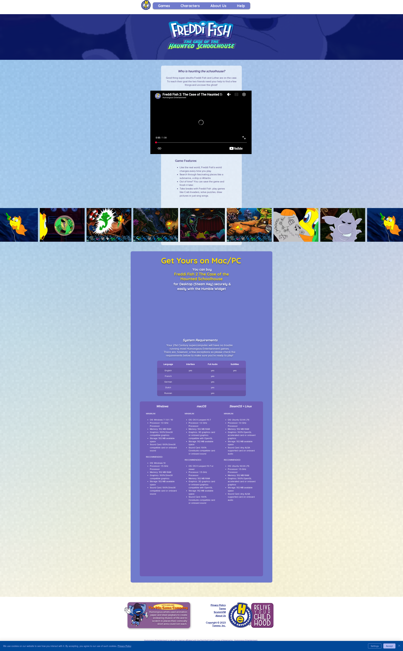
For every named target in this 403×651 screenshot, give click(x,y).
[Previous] (125, 615)
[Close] (399, 645)
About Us (221, 615)
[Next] (192, 615)
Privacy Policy (218, 605)
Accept (389, 646)
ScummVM (220, 612)
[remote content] (201, 313)
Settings (375, 646)
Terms (222, 608)
